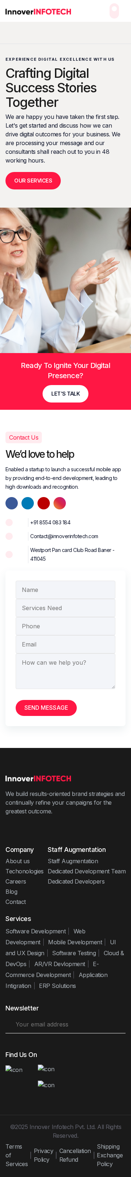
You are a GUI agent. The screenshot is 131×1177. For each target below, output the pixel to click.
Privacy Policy (43, 1155)
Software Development (35, 931)
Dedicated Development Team (87, 871)
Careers (15, 881)
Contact (15, 901)
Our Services (33, 180)
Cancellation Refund (75, 1155)
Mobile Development (75, 942)
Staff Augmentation (73, 861)
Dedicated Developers (76, 881)
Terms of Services (16, 1155)
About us (17, 861)
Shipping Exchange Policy (110, 1155)
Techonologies (24, 871)
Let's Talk (65, 394)
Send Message (46, 707)
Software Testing (74, 953)
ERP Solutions (57, 985)
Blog (11, 891)
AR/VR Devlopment (59, 964)
